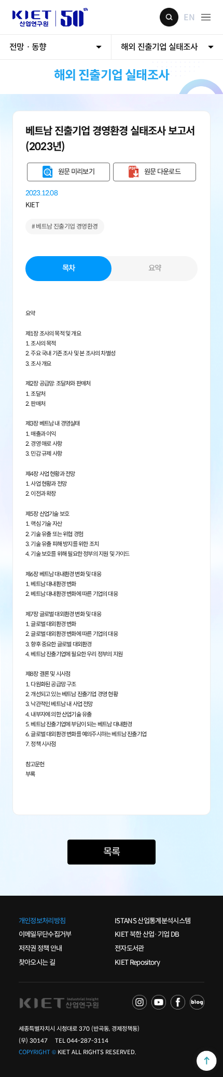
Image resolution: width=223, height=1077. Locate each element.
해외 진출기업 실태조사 (159, 47)
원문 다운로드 (162, 171)
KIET (32, 205)
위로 (207, 1061)
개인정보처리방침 (42, 920)
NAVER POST (197, 1002)
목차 (68, 268)
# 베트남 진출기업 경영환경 (65, 226)
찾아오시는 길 (37, 962)
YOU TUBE (158, 1002)
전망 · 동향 (27, 47)
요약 (154, 268)
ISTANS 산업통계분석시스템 (152, 920)
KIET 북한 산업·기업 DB (147, 934)
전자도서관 (129, 948)
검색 (169, 17)
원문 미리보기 (76, 171)
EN (189, 16)
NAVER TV (139, 1002)
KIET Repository (137, 962)
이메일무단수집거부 (45, 934)
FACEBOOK (178, 1002)
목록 (111, 852)
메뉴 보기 (206, 17)
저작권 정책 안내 (40, 948)
